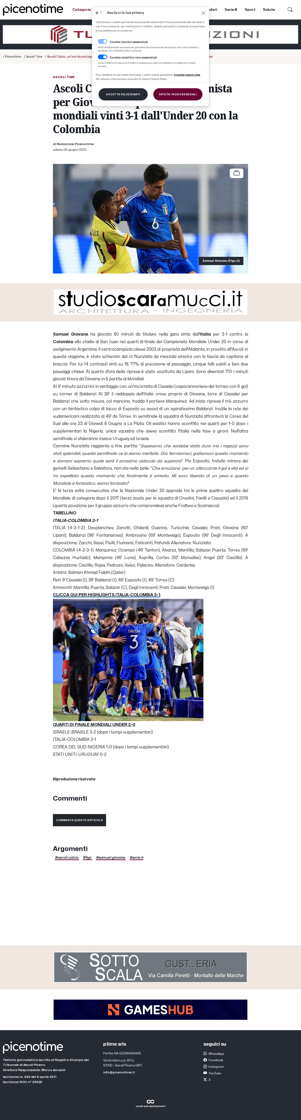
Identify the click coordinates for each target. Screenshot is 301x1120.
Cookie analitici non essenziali (133, 57)
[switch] (102, 57)
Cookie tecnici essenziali (129, 42)
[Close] (203, 13)
